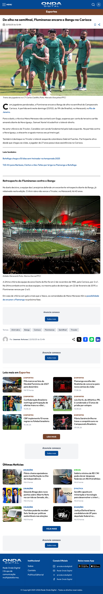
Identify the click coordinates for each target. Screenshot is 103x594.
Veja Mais (51, 528)
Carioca (37, 330)
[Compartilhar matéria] (99, 24)
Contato (32, 570)
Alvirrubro (15, 330)
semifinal (63, 330)
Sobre (30, 566)
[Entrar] (99, 4)
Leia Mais (51, 436)
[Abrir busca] (93, 4)
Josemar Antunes (20, 339)
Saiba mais (51, 319)
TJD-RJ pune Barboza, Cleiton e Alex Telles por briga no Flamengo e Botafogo (40, 165)
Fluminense (49, 330)
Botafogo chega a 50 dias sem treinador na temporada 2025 (31, 158)
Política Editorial (36, 574)
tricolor (74, 330)
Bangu (27, 330)
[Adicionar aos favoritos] (95, 24)
